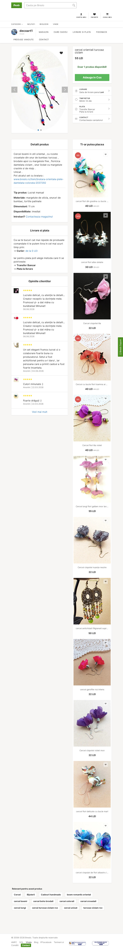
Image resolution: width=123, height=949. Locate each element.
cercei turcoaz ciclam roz (45, 907)
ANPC (14, 942)
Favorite (94, 17)
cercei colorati (67, 901)
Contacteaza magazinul (39, 216)
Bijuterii (31, 894)
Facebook (46, 942)
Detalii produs (40, 144)
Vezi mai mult (39, 411)
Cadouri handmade (51, 894)
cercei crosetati (88, 901)
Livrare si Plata (82, 32)
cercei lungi (20, 907)
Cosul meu (107, 17)
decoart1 (26, 31)
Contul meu (81, 17)
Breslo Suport (120, 346)
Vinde (29, 942)
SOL (21, 942)
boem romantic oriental (79, 894)
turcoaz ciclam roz (92, 907)
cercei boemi (20, 901)
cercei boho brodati (43, 901)
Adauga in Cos (92, 77)
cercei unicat (70, 907)
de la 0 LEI (32, 250)
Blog (36, 942)
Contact (44, 39)
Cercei (17, 894)
